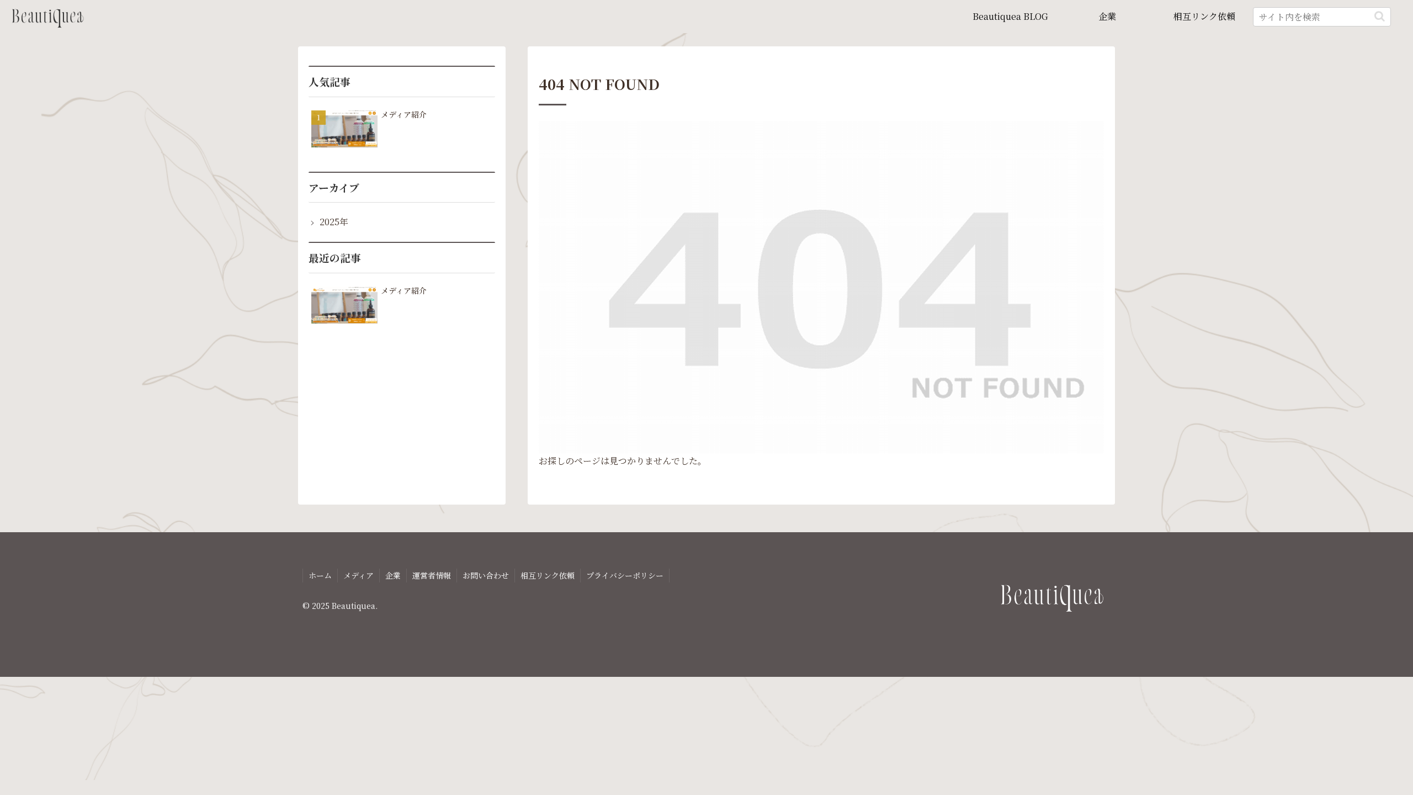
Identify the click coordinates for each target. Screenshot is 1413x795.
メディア (358, 575)
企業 (393, 575)
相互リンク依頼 (547, 575)
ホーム (320, 575)
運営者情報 (431, 575)
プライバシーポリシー (624, 575)
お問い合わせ (486, 575)
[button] (1379, 16)
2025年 (334, 221)
